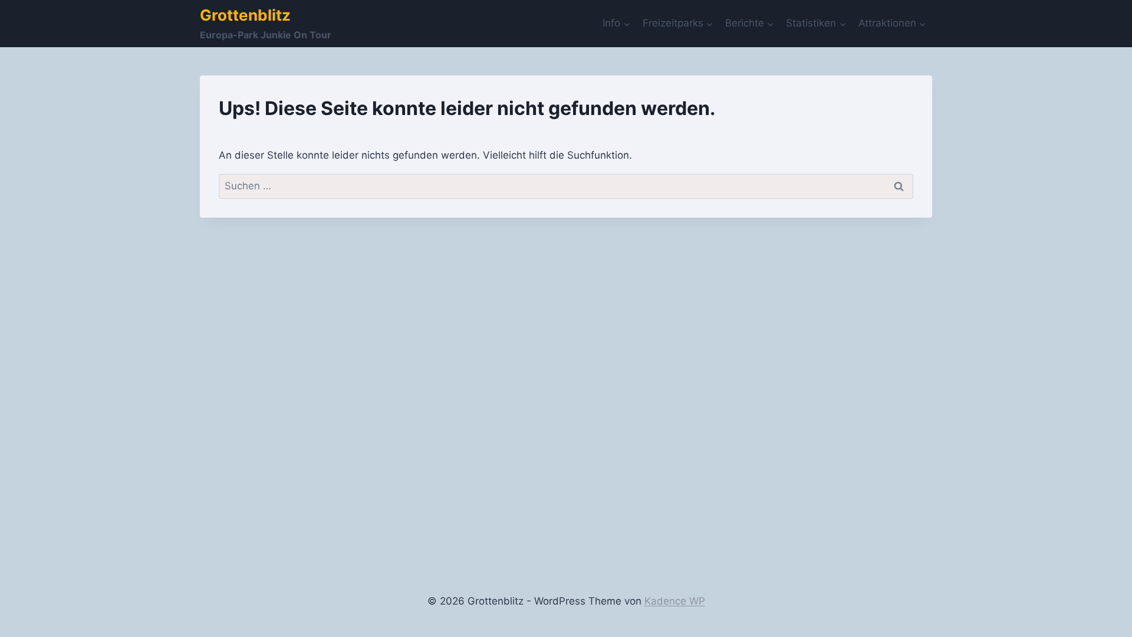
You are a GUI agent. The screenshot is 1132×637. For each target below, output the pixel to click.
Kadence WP (674, 601)
